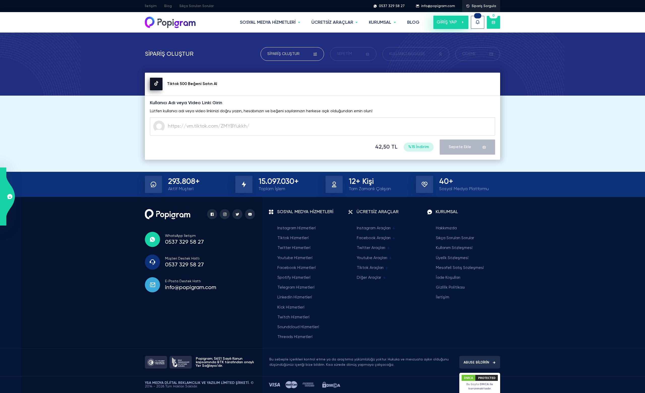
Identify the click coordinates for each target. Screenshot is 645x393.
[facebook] (212, 214)
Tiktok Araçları (370, 268)
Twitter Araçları (371, 248)
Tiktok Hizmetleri (293, 238)
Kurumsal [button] (380, 22)
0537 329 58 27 (392, 6)
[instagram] (225, 214)
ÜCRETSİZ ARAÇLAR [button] (332, 22)
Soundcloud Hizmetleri (298, 327)
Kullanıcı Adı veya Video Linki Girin (186, 103)
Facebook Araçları (374, 238)
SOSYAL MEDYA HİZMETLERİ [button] (268, 22)
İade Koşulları (448, 278)
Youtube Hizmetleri (295, 258)
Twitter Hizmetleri (294, 248)
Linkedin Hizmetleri (294, 297)
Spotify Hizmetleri (294, 278)
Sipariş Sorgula (484, 6)
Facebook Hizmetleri (296, 268)
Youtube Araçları (372, 258)
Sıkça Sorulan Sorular (196, 6)
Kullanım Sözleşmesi (454, 248)
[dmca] (331, 385)
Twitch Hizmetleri (293, 317)
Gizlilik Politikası (450, 288)
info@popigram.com (438, 6)
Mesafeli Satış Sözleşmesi (460, 268)
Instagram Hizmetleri (296, 228)
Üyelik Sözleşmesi (452, 258)
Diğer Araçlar (369, 278)
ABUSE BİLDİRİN (476, 362)
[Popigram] (170, 22)
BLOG (413, 22)
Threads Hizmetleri (295, 337)
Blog (168, 6)
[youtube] (250, 214)
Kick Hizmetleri (291, 307)
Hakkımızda (446, 228)
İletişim (151, 6)
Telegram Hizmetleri (296, 288)
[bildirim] (477, 22)
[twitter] (237, 214)
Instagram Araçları (374, 228)
